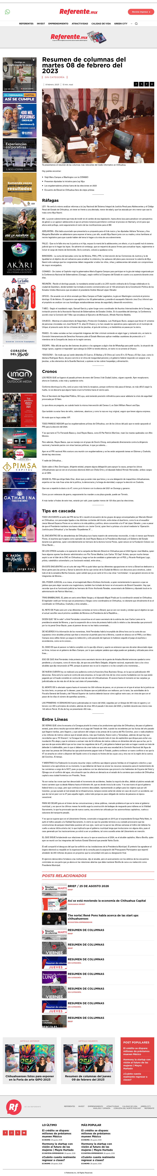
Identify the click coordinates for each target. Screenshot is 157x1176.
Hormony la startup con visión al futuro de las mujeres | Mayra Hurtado (136, 1064)
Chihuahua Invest (76, 904)
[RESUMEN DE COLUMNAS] (54, 933)
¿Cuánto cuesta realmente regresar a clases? (135, 1076)
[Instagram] (11, 1132)
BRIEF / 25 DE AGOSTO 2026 (88, 886)
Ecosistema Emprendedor (80, 922)
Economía (46, 1140)
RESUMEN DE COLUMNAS (86, 930)
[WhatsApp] (152, 84)
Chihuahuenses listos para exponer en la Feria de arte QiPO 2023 (30, 1078)
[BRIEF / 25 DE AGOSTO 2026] (54, 889)
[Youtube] (24, 1132)
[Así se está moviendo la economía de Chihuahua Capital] (54, 904)
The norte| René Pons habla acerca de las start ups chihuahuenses (103, 917)
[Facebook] (136, 84)
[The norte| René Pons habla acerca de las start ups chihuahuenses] (54, 919)
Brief (70, 890)
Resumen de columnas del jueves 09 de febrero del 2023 (88, 1078)
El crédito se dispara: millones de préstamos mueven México (136, 1051)
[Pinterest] (146, 84)
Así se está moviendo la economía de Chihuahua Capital (107, 901)
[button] (136, 23)
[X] (141, 84)
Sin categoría (55, 77)
